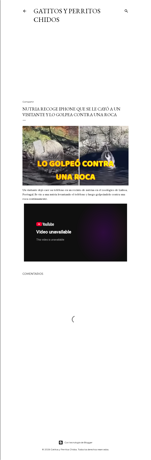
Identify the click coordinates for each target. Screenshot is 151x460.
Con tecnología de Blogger (78, 442)
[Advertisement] (75, 65)
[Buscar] (126, 10)
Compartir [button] (28, 101)
